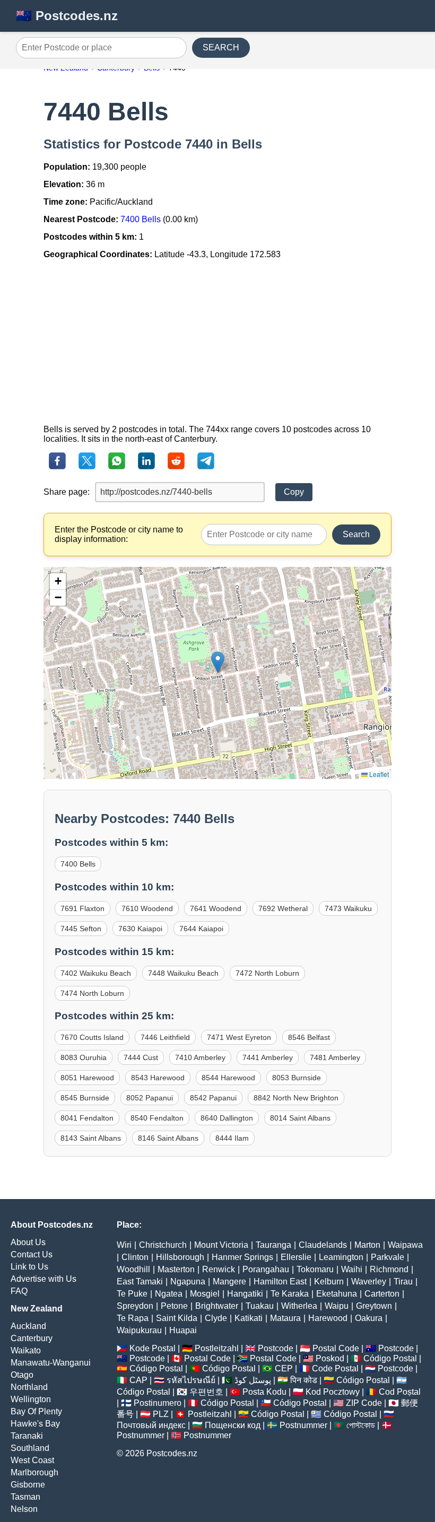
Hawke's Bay (35, 1423)
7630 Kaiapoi (140, 928)
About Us (28, 1242)
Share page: (67, 491)
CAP (138, 1380)
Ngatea (168, 1293)
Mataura (285, 1318)
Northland (29, 1387)
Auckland (28, 1326)
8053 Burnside (296, 1077)
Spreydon (135, 1305)
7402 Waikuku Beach (95, 973)
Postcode (275, 1348)
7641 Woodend (215, 908)
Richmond (389, 1269)
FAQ (19, 1291)
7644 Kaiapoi (201, 928)
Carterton (381, 1293)
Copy (294, 491)
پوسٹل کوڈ (252, 1380)
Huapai (183, 1330)
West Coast (32, 1460)
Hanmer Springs (242, 1257)
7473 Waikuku (348, 908)
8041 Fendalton (87, 1118)
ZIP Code (364, 1402)
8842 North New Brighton (296, 1098)
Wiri (124, 1244)
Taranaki (27, 1435)
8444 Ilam (232, 1138)
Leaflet (378, 774)
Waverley (368, 1281)
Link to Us (29, 1266)
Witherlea (299, 1305)
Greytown (374, 1305)
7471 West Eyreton (239, 1037)
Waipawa (405, 1244)
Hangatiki (245, 1293)
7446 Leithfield (165, 1037)
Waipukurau (139, 1330)
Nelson (24, 1509)
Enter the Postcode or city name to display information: (119, 534)
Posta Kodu (264, 1391)
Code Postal (335, 1368)
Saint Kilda (176, 1318)
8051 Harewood (87, 1077)
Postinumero (157, 1402)
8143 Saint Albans (90, 1138)
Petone (174, 1305)
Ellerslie (296, 1257)
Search (356, 534)
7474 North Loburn (92, 993)
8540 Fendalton (157, 1118)
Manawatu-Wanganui (51, 1362)
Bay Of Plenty (36, 1411)
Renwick (218, 1269)
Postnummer (303, 1425)
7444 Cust (141, 1057)
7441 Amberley (267, 1057)
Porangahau (265, 1269)
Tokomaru (315, 1269)
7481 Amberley (335, 1057)
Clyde (216, 1318)
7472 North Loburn (267, 973)
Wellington (31, 1399)
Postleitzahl (217, 1348)
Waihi (351, 1269)
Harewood (327, 1318)
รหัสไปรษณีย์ (191, 1380)
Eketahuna (336, 1293)
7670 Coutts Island (92, 1037)
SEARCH (221, 47)
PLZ (161, 1414)
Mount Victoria (221, 1244)
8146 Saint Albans (168, 1138)
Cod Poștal (400, 1391)
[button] (217, 662)
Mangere (229, 1281)
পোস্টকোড (360, 1425)
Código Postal (390, 1358)
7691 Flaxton (82, 908)
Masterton (176, 1269)
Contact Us (32, 1254)
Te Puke (132, 1293)
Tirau (403, 1281)
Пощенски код (232, 1425)
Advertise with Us (43, 1278)
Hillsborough (180, 1257)
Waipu (337, 1305)
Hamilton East (280, 1281)
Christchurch (163, 1244)
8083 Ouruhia (83, 1057)
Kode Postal (152, 1348)
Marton (367, 1244)
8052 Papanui (149, 1098)
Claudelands (323, 1244)
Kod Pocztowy (333, 1391)
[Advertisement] (218, 342)
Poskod (330, 1358)
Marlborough (34, 1472)
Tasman (25, 1496)
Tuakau (260, 1305)
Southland (30, 1448)
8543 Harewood (158, 1077)
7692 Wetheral (283, 908)
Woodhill (133, 1269)
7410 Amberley (200, 1057)
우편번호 (206, 1391)
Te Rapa (133, 1318)
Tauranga (273, 1244)
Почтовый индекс (151, 1425)
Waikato (26, 1350)
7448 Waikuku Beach (183, 973)
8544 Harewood (228, 1077)
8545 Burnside (84, 1098)
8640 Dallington (227, 1118)
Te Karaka (290, 1293)
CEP (284, 1368)
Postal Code (335, 1348)
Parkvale (387, 1257)
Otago (22, 1374)
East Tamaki (140, 1281)
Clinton (135, 1257)
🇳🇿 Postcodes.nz (67, 15)
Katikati (248, 1318)
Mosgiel (205, 1293)
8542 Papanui (213, 1098)
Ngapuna (187, 1281)
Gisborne (28, 1484)
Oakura (368, 1318)
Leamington (341, 1257)
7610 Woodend (147, 908)
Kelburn (329, 1281)
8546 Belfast (309, 1037)
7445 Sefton (80, 928)
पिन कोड (303, 1380)
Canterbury (32, 1338)
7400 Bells (140, 219)
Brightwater (216, 1305)
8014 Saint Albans (300, 1118)
